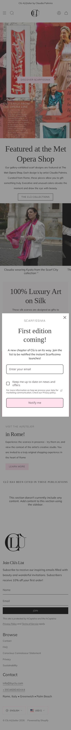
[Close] (65, 317)
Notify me (34, 403)
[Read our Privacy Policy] (61, 391)
